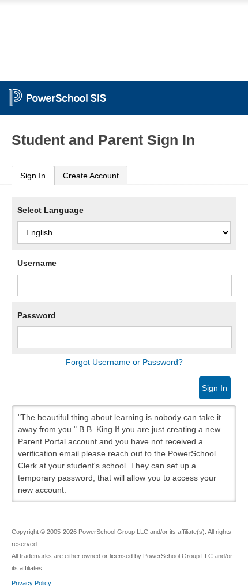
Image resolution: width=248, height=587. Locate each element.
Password (36, 315)
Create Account (91, 175)
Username (37, 263)
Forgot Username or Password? (124, 362)
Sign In (33, 175)
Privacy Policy (31, 583)
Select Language (50, 210)
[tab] (33, 176)
